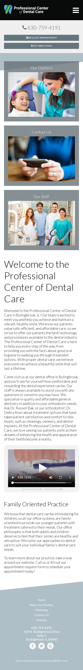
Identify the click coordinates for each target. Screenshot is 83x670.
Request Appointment (42, 37)
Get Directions (42, 45)
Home (41, 600)
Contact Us (41, 615)
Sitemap (41, 620)
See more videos (52, 489)
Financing (42, 610)
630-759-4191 (44, 27)
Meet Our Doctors (41, 605)
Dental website (23, 660)
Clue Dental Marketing (43, 660)
